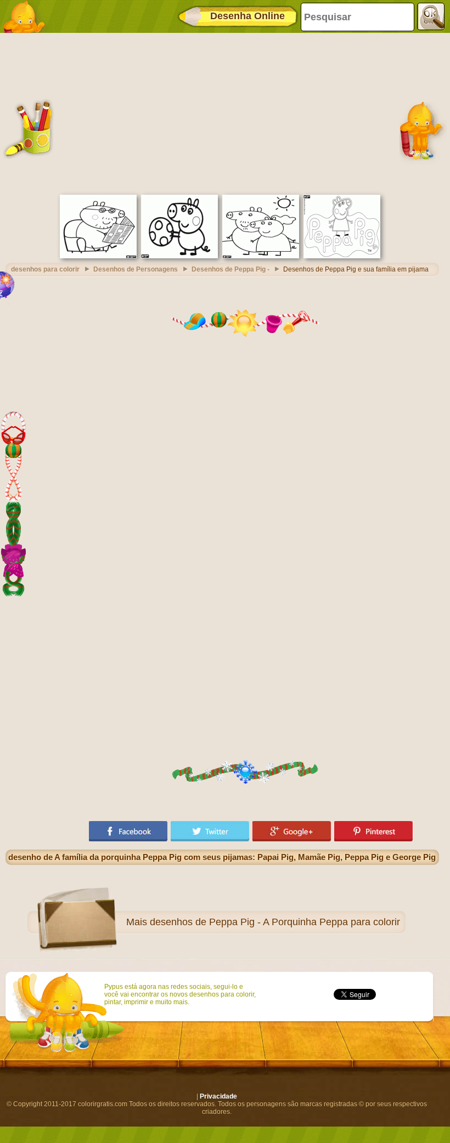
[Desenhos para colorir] (27, 16)
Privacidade (218, 1096)
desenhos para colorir (45, 269)
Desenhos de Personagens (135, 269)
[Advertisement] (222, 112)
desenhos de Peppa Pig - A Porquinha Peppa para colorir (275, 921)
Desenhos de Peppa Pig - (230, 269)
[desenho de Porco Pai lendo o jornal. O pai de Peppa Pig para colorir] (98, 256)
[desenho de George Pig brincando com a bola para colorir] (179, 256)
